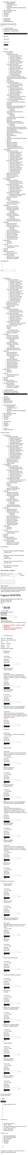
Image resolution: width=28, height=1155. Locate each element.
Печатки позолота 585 (13, 176)
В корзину (3, 618)
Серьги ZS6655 (8, 1043)
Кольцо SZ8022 (8, 841)
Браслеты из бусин (15, 166)
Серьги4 (6, 991)
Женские (12, 212)
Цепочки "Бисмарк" (15, 153)
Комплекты (7, 369)
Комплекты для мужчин (13, 173)
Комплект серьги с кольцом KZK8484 (14, 803)
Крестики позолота (12, 174)
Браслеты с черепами (12, 234)
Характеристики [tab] (8, 635)
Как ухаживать (8, 11)
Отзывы (6, 16)
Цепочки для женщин (12, 208)
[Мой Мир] (9, 608)
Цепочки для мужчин (12, 206)
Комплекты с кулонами (13, 257)
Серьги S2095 (7, 885)
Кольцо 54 (6, 864)
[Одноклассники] (7, 608)
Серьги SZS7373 (8, 1077)
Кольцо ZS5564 (8, 691)
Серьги (9, 328)
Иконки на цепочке (12, 252)
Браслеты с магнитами (16, 167)
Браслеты (6, 351)
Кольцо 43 (6, 652)
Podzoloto (6, 424)
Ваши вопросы (11, 3)
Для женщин (7, 307)
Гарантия (9, 6)
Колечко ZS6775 (8, 786)
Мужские (12, 211)
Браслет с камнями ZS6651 (11, 1026)
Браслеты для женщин (13, 313)
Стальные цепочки (15, 156)
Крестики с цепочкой (12, 258)
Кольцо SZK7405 (8, 769)
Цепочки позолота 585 (16, 152)
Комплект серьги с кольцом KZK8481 (14, 708)
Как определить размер (10, 10)
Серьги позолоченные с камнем (12, 974)
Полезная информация (10, 2)
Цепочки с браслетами (16, 159)
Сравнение (7, 398)
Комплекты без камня (15, 195)
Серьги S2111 (7, 902)
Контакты (6, 13)
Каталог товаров (5, 432)
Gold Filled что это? (12, 4)
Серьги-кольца (14, 201)
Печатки (6, 248)
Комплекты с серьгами (13, 245)
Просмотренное (8, 401)
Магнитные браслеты (12, 237)
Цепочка (6, 940)
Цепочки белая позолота (16, 157)
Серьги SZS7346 (8, 1060)
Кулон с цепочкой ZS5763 (11, 957)
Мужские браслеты (12, 223)
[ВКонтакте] (5, 608)
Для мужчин (7, 278)
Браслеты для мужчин (13, 289)
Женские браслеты (12, 224)
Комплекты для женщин (13, 321)
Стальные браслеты (15, 171)
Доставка (6, 14)
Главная (6, 396)
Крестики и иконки (12, 197)
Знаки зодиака (10, 177)
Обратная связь (8, 402)
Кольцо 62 (6, 729)
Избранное (7, 399)
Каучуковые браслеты (16, 169)
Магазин (6, 423)
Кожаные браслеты (15, 170)
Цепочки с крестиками (16, 155)
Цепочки (6, 334)
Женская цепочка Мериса (10, 919)
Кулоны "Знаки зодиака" (13, 202)
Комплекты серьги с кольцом (17, 194)
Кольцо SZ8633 (8, 669)
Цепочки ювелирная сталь (14, 220)
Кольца (9, 198)
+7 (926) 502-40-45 (8, 28)
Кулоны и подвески (12, 204)
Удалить (6, 49)
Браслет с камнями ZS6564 (11, 1009)
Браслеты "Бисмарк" (15, 163)
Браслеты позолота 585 (16, 162)
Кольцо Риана (7, 747)
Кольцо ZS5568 (8, 824)
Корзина (6, 45)
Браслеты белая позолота (16, 164)
